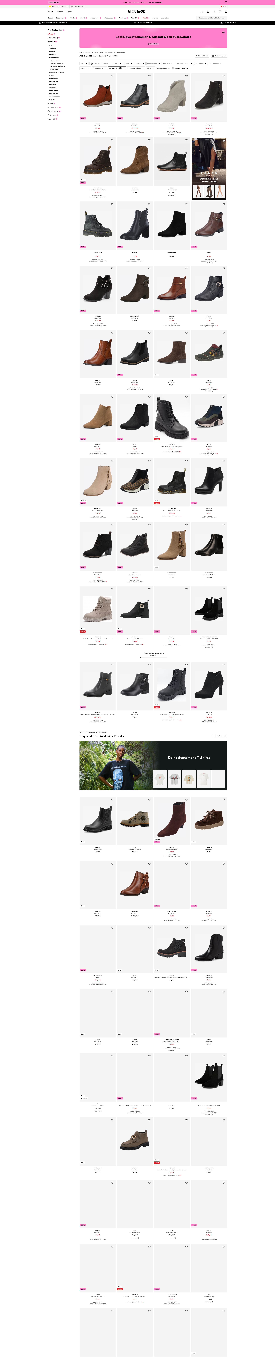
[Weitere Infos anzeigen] (97, 134)
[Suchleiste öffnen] (197, 18)
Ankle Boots (109, 52)
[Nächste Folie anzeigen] (225, 736)
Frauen (50, 11)
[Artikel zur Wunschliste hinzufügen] (112, 76)
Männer (60, 11)
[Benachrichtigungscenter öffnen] (214, 11)
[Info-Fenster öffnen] (226, 2)
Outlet (53, 6)
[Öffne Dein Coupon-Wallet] (202, 11)
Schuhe (88, 52)
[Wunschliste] (220, 11)
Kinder (69, 11)
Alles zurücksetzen (181, 68)
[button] (202, 56)
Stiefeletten (98, 52)
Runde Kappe (120, 52)
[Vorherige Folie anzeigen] (214, 736)
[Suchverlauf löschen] (226, 18)
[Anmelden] (208, 11)
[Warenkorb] (226, 11)
